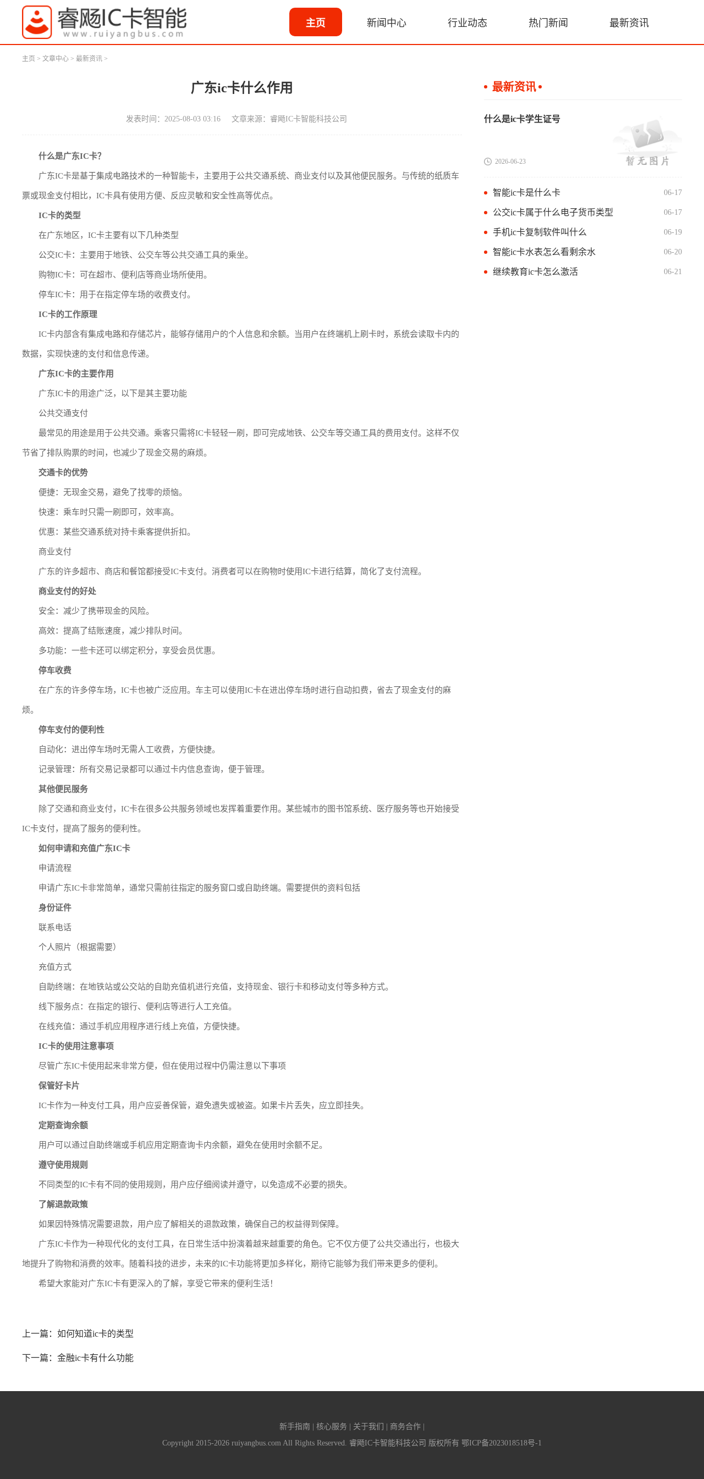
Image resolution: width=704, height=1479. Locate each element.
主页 (316, 23)
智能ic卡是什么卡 (526, 192)
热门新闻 (548, 23)
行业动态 (467, 23)
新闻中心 (386, 23)
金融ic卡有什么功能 (95, 1358)
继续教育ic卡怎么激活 (535, 271)
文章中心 (55, 59)
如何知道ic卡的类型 (95, 1333)
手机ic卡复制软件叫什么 (540, 232)
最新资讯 (629, 23)
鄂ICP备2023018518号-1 (501, 1443)
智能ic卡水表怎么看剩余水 (544, 252)
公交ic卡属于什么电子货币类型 (553, 212)
